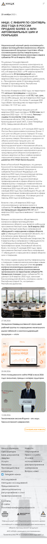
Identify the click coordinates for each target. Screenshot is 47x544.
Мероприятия (32, 451)
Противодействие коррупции (10, 469)
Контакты (6, 501)
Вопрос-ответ (32, 471)
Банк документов (10, 455)
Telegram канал (13, 474)
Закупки (5, 458)
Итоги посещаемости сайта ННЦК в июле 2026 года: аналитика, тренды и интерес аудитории (22, 376)
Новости (29, 448)
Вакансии (6, 464)
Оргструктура (8, 451)
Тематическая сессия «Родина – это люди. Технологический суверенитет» (20, 420)
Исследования (8, 479)
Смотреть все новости (35, 429)
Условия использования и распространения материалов (34, 463)
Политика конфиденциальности (18, 507)
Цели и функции (9, 448)
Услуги (4, 461)
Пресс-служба (32, 455)
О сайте (5, 504)
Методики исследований (14, 482)
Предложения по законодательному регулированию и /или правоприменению (13, 491)
